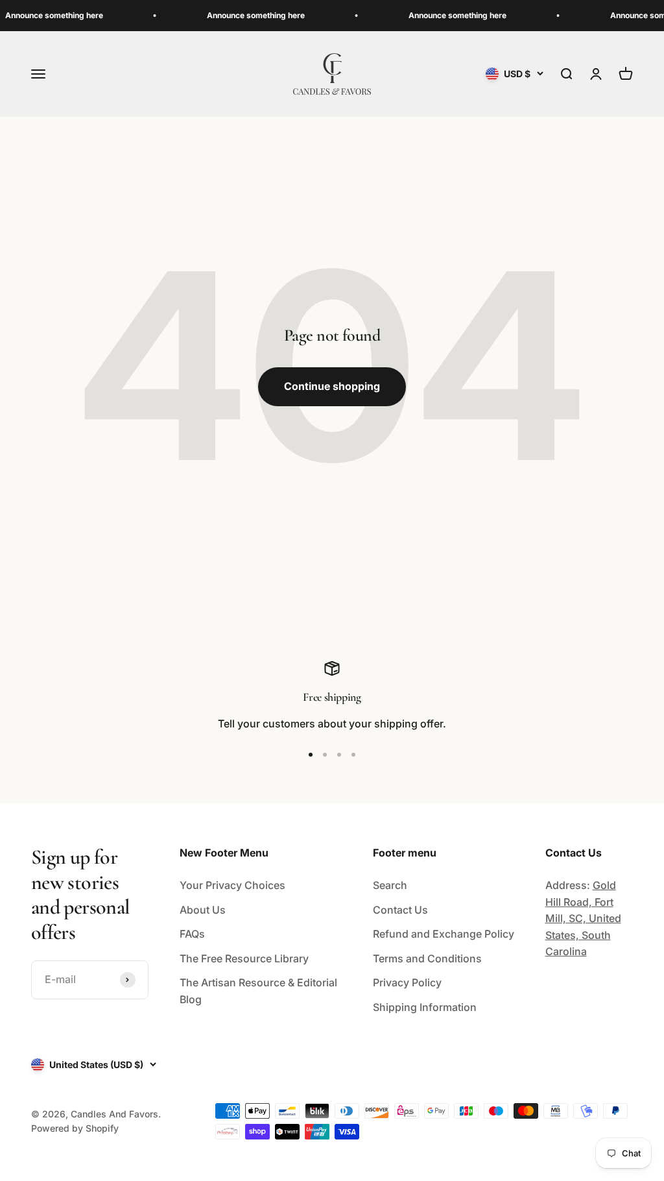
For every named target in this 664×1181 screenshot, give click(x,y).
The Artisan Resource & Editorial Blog (258, 991)
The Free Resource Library (244, 958)
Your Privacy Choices (232, 885)
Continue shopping (332, 386)
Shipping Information (425, 1007)
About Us (203, 909)
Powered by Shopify (75, 1128)
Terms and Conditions (427, 958)
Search (390, 885)
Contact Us (400, 909)
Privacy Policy (407, 982)
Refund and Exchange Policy (443, 933)
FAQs (192, 933)
